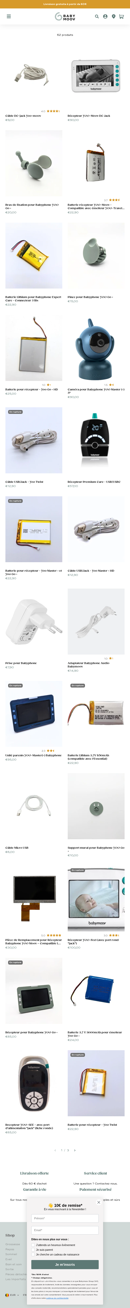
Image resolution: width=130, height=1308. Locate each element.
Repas (9, 1249)
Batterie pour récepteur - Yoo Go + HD (31, 389)
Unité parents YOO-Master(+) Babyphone (33, 755)
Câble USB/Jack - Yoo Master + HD (91, 570)
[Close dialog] (99, 1202)
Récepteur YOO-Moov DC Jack (89, 116)
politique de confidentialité (57, 1298)
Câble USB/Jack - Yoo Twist (24, 482)
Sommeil (11, 1254)
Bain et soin (13, 1264)
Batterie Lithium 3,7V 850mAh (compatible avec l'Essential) (88, 757)
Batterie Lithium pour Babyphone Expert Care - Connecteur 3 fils (33, 299)
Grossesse (12, 1244)
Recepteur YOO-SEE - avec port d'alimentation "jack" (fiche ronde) (29, 1126)
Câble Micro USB (16, 848)
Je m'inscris (65, 1264)
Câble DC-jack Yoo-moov (23, 116)
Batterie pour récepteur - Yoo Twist (92, 1125)
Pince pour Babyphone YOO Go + (90, 297)
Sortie (9, 1269)
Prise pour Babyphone (21, 663)
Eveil (8, 1259)
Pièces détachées (17, 1274)
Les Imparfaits (15, 1279)
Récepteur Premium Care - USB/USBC (94, 482)
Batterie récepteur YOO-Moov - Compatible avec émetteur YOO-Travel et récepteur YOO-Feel (95, 208)
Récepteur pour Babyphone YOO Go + (31, 1032)
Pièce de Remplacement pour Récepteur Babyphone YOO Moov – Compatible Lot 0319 (33, 944)
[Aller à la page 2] (74, 1150)
